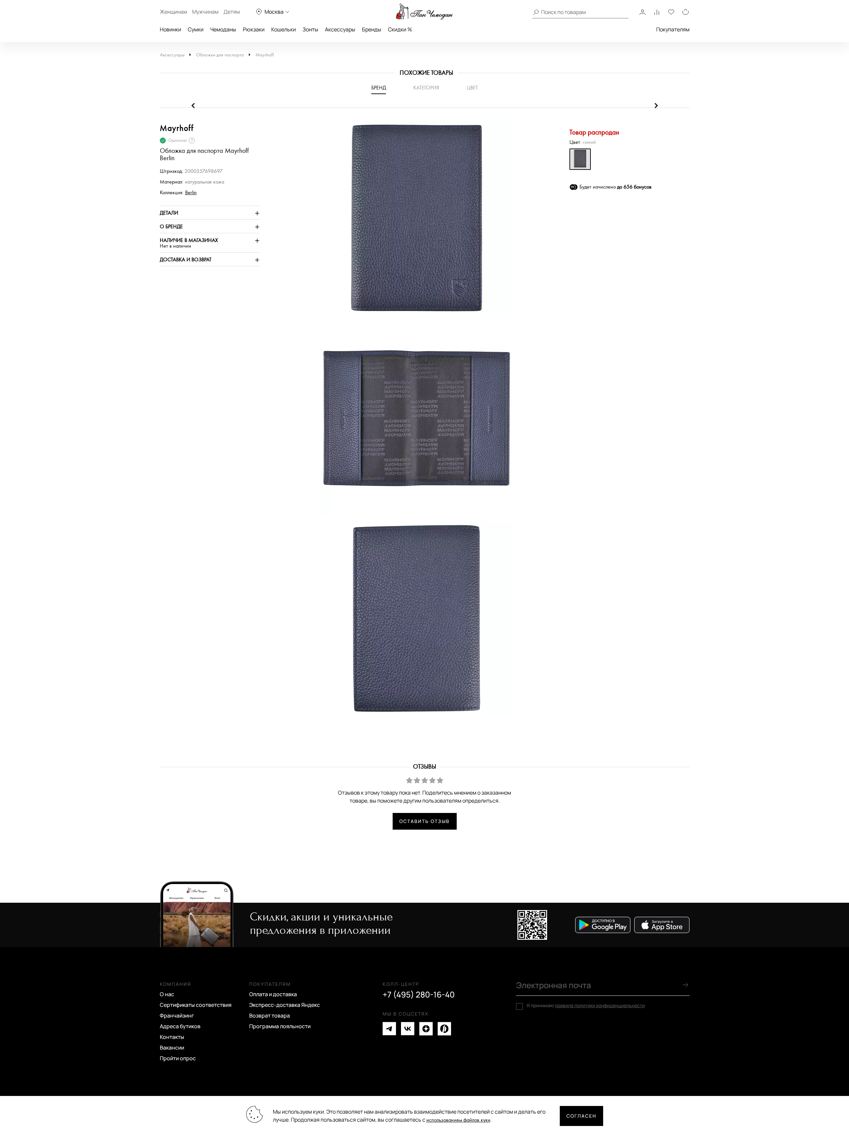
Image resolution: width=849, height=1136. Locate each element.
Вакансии (172, 1047)
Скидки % (400, 29)
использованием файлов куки (458, 1120)
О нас (167, 994)
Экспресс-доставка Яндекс (284, 1005)
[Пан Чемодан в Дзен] (426, 1029)
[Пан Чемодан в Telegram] (389, 1029)
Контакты (172, 1037)
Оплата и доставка (273, 994)
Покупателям (673, 29)
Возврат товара (269, 1015)
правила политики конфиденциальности (600, 1005)
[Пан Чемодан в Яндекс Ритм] (444, 1029)
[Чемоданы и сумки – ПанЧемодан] (424, 11)
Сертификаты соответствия (196, 1005)
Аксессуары (340, 29)
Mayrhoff (265, 55)
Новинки (170, 29)
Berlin (191, 193)
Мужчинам (205, 11)
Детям (232, 11)
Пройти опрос (178, 1058)
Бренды (371, 29)
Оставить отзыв (424, 821)
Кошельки (283, 29)
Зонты (310, 29)
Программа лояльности (280, 1026)
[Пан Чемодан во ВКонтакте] (407, 1029)
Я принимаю (586, 1006)
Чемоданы (223, 29)
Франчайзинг (177, 1015)
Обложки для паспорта (220, 55)
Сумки (195, 29)
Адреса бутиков (180, 1026)
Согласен (581, 1116)
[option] (413, 221)
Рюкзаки (254, 29)
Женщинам (173, 11)
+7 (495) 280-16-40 (419, 994)
